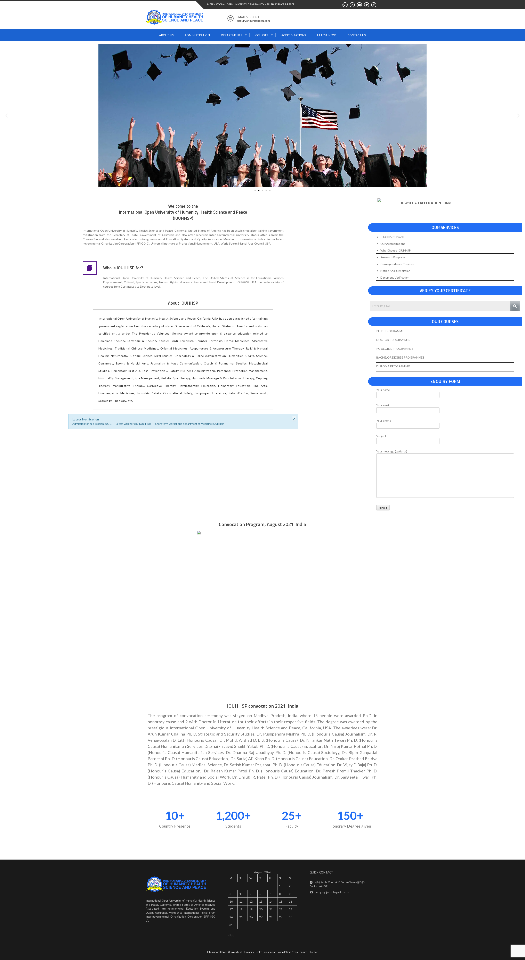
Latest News (327, 35)
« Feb (231, 935)
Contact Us (357, 35)
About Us (166, 35)
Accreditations (293, 35)
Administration (197, 35)
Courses (261, 35)
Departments (231, 35)
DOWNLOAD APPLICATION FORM (425, 203)
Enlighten (312, 952)
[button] (6, 115)
